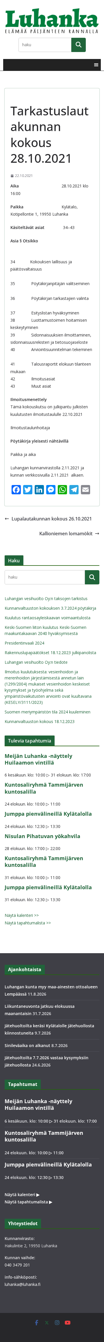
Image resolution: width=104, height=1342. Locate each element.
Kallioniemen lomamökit (65, 533)
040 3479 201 (17, 1265)
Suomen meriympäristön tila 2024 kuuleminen (47, 712)
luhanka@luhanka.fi (22, 1284)
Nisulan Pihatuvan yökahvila (42, 836)
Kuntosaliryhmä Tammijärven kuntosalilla (44, 788)
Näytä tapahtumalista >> (28, 923)
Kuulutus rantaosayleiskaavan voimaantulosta (47, 617)
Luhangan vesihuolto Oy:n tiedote (36, 662)
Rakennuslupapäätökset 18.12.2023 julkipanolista (50, 652)
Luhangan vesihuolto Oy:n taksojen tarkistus (46, 598)
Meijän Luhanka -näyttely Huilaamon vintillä (38, 759)
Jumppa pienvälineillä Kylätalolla (48, 813)
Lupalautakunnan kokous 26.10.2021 (52, 519)
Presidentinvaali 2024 (24, 643)
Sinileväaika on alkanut (27, 1045)
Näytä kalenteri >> (22, 915)
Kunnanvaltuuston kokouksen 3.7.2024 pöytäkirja (50, 608)
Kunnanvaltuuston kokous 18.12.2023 (40, 721)
